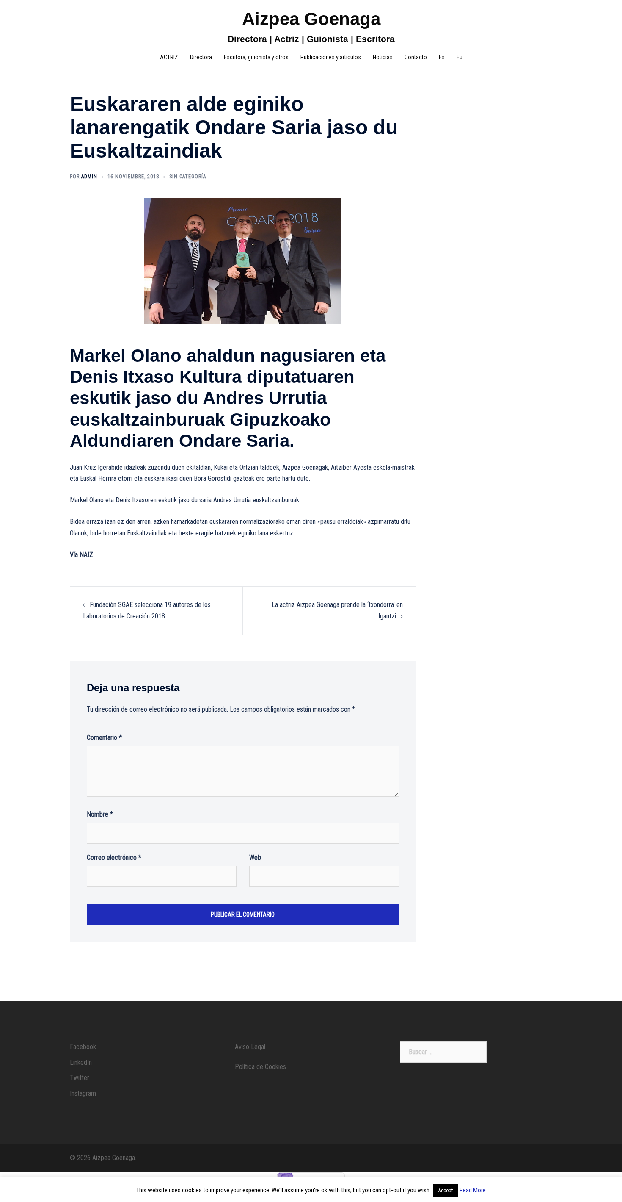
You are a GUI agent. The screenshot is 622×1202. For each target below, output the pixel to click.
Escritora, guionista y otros (256, 57)
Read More (473, 1190)
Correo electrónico (114, 857)
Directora (201, 57)
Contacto (416, 57)
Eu (459, 57)
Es (442, 57)
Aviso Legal (250, 1047)
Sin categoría (187, 177)
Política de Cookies (260, 1067)
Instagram (83, 1093)
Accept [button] (445, 1190)
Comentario (104, 738)
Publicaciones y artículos (330, 57)
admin (89, 177)
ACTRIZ (169, 57)
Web (255, 857)
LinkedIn (81, 1062)
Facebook (83, 1047)
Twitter (79, 1078)
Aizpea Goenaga (311, 19)
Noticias (383, 57)
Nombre (100, 814)
